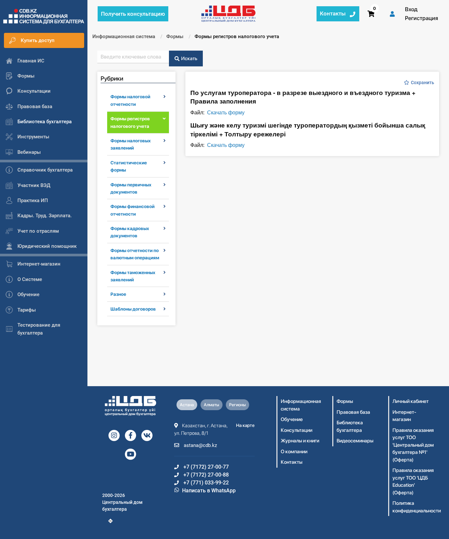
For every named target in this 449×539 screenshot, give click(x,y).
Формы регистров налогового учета (130, 122)
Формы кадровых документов (129, 232)
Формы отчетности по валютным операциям (134, 254)
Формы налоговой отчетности (130, 100)
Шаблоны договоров (133, 309)
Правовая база (353, 412)
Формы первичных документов (131, 188)
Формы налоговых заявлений (130, 144)
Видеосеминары (355, 441)
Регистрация (421, 18)
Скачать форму (226, 112)
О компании (294, 452)
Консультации (296, 430)
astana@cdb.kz (199, 445)
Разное (118, 294)
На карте (245, 425)
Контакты (291, 462)
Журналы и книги (300, 441)
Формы (345, 401)
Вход (411, 9)
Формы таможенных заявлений (132, 276)
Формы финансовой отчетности (132, 210)
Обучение (292, 419)
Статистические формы (128, 166)
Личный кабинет (410, 401)
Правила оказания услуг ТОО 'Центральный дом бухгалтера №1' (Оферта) (413, 445)
